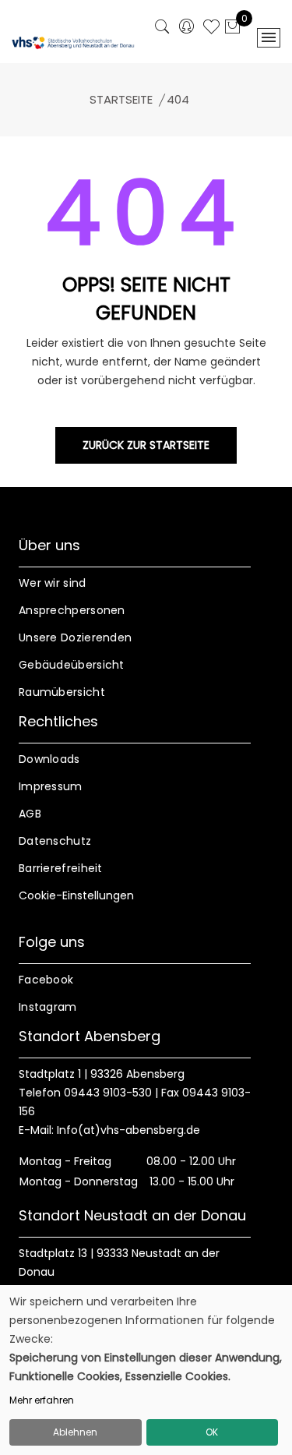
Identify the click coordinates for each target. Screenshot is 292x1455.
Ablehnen (75, 1432)
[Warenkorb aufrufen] (232, 28)
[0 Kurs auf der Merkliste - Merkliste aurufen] (211, 28)
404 (178, 99)
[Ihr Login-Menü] (186, 28)
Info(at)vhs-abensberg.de (128, 1130)
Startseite (121, 99)
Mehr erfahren (41, 1400)
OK (212, 1432)
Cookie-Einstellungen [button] (76, 895)
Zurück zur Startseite (146, 445)
